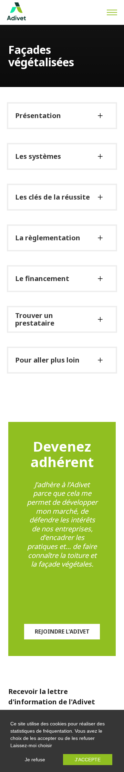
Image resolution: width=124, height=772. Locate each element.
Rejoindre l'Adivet (62, 631)
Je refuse (35, 759)
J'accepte (88, 759)
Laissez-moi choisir (31, 745)
